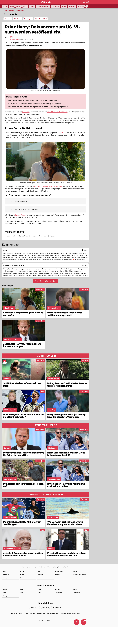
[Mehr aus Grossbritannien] (45, 494)
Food (4, 592)
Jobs (26, 613)
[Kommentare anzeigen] (83, 622)
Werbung (14, 613)
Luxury (57, 589)
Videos (22, 574)
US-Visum (26, 112)
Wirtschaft (6, 574)
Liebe (39, 589)
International (20, 10)
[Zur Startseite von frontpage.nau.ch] (45, 2)
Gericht (50, 112)
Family (75, 589)
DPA (11, 37)
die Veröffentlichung (60, 112)
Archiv (40, 578)
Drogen (60, 133)
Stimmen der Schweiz (79, 574)
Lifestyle (5, 578)
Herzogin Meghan (55, 186)
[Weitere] (86, 6)
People (11, 10)
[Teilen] (76, 622)
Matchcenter (59, 571)
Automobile (58, 592)
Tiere (21, 592)
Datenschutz (41, 613)
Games (57, 574)
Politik (22, 571)
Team (20, 613)
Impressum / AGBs (52, 613)
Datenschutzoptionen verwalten (70, 613)
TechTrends (76, 592)
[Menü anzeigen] (87, 2)
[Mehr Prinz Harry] (45, 425)
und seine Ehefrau (41, 186)
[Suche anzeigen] (84, 2)
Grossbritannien (15, 39)
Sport (39, 571)
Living (22, 589)
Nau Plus (40, 574)
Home (5, 10)
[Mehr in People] (45, 355)
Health (5, 589)
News (4, 571)
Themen (22, 578)
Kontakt (32, 613)
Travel (39, 592)
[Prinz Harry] (45, 14)
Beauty (5, 596)
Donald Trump (20, 215)
